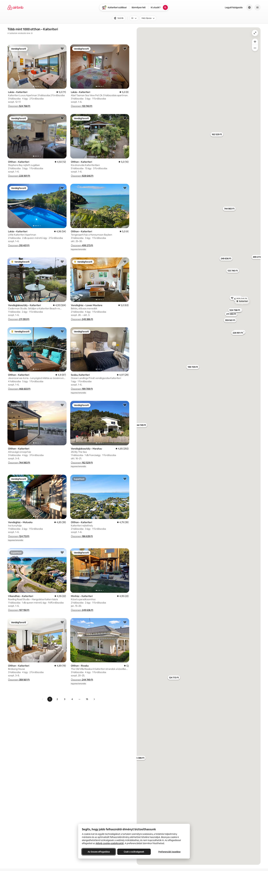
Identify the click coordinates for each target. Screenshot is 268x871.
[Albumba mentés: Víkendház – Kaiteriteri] (62, 552)
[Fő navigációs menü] (257, 7)
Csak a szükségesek (134, 851)
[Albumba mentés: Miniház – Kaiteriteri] (124, 552)
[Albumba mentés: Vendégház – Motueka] (62, 478)
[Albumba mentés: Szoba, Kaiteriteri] (124, 331)
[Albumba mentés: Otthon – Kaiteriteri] (62, 118)
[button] (19, 106)
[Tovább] (94, 699)
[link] (43, 699)
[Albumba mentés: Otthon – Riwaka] (124, 622)
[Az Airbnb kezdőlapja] (15, 7)
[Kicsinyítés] (255, 48)
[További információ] (32, 33)
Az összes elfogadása (99, 851)
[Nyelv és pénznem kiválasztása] (249, 7)
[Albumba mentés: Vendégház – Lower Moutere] (124, 261)
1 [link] (49, 699)
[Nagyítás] (255, 42)
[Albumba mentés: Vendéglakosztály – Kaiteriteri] (62, 261)
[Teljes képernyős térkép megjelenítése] (255, 33)
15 (87, 699)
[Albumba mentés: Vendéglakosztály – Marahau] (124, 404)
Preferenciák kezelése (169, 851)
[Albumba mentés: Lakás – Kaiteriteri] (62, 48)
